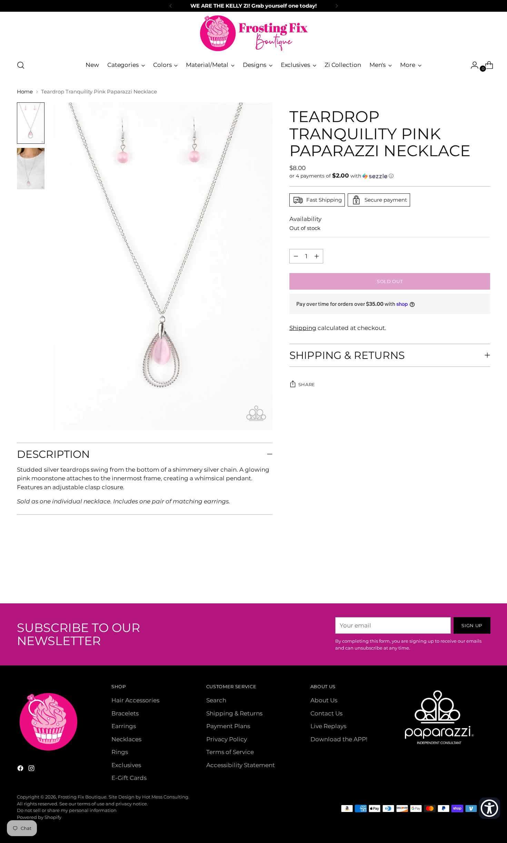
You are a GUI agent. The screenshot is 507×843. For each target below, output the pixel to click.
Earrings (123, 726)
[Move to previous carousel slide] (469, 580)
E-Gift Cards (129, 777)
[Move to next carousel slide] (484, 579)
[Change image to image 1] (30, 123)
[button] (389, 175)
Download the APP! (338, 739)
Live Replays (328, 726)
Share (306, 384)
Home (25, 91)
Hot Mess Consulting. (165, 797)
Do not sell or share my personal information (67, 810)
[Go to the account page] (472, 65)
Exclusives (126, 765)
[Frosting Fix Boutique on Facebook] (21, 769)
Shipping (302, 327)
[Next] (336, 6)
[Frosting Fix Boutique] (253, 33)
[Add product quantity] (296, 256)
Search (216, 700)
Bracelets (125, 713)
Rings (119, 752)
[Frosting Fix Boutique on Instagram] (32, 769)
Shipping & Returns (234, 713)
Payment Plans (228, 726)
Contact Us (326, 713)
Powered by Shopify (39, 817)
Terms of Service (230, 752)
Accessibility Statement (240, 765)
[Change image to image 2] (30, 168)
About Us (323, 700)
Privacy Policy (226, 739)
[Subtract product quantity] (316, 256)
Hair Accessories (135, 700)
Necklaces (126, 739)
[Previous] (170, 6)
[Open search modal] (21, 65)
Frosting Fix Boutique (82, 797)
